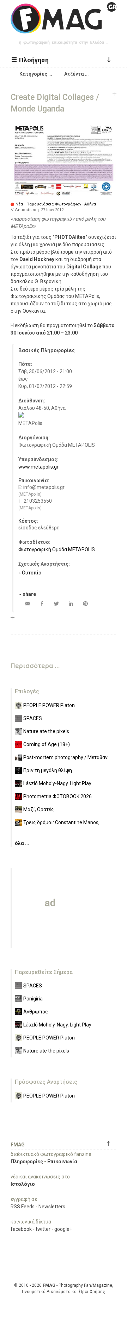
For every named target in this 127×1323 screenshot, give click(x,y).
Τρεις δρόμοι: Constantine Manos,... (63, 822)
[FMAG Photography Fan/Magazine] (63, 28)
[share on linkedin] (70, 603)
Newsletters (51, 1206)
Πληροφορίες (27, 1161)
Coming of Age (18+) (46, 744)
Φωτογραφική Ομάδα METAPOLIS (56, 549)
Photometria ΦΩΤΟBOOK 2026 (57, 796)
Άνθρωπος (35, 1011)
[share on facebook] (41, 603)
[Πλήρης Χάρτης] (21, 416)
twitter (43, 1229)
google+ (63, 1229)
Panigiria (33, 998)
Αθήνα (90, 204)
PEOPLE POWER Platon (49, 705)
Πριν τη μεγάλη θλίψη (47, 770)
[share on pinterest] (85, 603)
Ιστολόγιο (23, 1184)
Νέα (19, 204)
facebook (21, 1229)
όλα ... (22, 843)
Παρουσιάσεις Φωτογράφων (53, 204)
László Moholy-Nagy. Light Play (57, 783)
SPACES (32, 718)
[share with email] (27, 603)
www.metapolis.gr (38, 467)
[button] (31, 59)
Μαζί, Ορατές (38, 809)
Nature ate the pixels (46, 731)
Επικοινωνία (62, 1161)
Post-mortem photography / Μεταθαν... (67, 757)
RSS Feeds (23, 1206)
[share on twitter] (56, 603)
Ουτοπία (31, 572)
